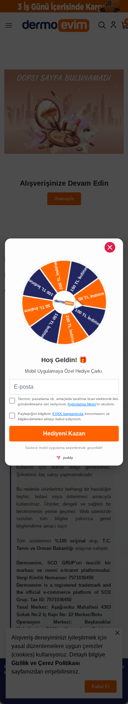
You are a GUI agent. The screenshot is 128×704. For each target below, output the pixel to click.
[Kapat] (110, 247)
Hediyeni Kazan (64, 433)
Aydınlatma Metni (82, 404)
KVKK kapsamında (68, 414)
